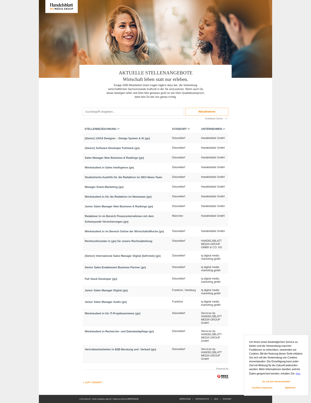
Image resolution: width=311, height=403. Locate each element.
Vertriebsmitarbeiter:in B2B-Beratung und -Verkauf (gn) (120, 349)
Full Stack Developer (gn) (101, 278)
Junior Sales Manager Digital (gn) (106, 290)
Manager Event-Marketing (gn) (104, 187)
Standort (179, 128)
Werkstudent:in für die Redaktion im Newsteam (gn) (118, 196)
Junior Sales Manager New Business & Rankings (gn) (119, 206)
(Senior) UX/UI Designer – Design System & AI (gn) (117, 138)
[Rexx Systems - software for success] (222, 376)
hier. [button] (298, 373)
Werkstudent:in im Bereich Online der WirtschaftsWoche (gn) (124, 231)
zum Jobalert (93, 382)
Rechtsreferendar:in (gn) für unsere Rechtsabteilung (118, 241)
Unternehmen (211, 128)
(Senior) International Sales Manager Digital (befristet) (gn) (123, 255)
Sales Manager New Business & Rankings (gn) (114, 157)
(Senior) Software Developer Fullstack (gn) (112, 148)
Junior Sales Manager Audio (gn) (106, 301)
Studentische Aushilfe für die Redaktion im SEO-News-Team (123, 177)
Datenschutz (202, 399)
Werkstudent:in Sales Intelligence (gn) (109, 167)
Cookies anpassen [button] (262, 387)
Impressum (184, 399)
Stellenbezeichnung (100, 128)
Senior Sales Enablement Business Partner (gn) (115, 267)
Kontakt (227, 399)
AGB (216, 399)
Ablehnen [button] (290, 387)
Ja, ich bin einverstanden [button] (276, 381)
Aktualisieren (206, 111)
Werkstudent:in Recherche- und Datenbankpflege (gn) (119, 331)
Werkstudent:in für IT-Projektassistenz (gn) (112, 313)
